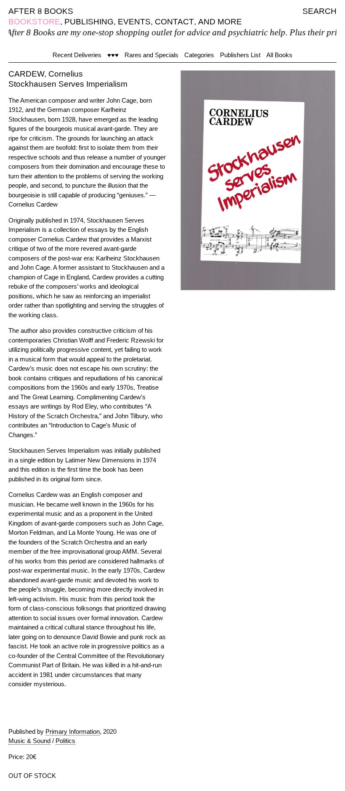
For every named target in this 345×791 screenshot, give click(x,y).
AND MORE (220, 21)
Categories (199, 54)
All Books (279, 54)
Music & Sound (29, 740)
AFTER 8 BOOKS (40, 11)
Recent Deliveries (77, 54)
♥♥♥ (113, 54)
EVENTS (134, 21)
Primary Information (72, 731)
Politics (65, 740)
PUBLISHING (89, 21)
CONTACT (174, 21)
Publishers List (240, 54)
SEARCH (320, 11)
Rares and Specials (151, 54)
